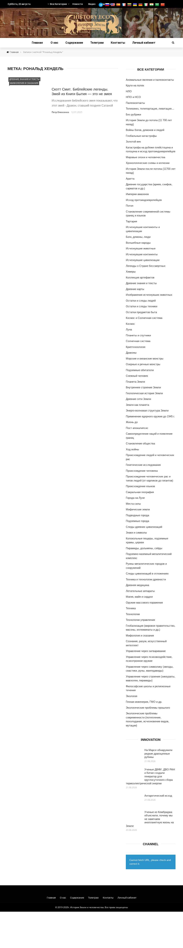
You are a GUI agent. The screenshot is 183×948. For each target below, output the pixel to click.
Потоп (129, 205)
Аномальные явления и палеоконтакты (150, 79)
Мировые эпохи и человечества (145, 157)
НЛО (129, 91)
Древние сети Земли (138, 398)
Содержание (74, 42)
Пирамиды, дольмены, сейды (144, 548)
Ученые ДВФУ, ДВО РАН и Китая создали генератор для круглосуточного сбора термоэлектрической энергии (150, 776)
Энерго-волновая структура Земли (147, 410)
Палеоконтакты (135, 102)
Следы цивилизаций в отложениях (147, 573)
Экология (131, 696)
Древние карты (135, 289)
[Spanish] (118, 5)
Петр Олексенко (60, 112)
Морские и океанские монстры (144, 358)
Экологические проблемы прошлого (148, 707)
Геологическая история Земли (144, 393)
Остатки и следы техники (141, 306)
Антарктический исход (158, 795)
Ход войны (132, 449)
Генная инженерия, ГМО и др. (144, 701)
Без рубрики (133, 114)
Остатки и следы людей (141, 300)
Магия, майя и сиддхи (139, 596)
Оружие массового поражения (144, 602)
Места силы (133, 503)
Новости (77, 4)
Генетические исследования (143, 464)
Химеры (131, 271)
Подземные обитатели (140, 370)
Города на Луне (135, 497)
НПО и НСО (133, 97)
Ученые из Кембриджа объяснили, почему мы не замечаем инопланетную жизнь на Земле (150, 819)
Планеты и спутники (138, 335)
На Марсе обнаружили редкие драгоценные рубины (158, 753)
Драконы (131, 352)
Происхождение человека (142, 470)
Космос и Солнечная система (144, 317)
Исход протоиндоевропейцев (144, 199)
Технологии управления (140, 619)
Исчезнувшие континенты (142, 254)
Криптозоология (135, 346)
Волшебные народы (138, 242)
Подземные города (137, 520)
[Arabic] (157, 5)
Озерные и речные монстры (143, 364)
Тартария (131, 221)
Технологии (133, 614)
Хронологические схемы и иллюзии (147, 162)
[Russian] (107, 5)
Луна (129, 329)
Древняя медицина (137, 585)
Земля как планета (137, 404)
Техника (131, 608)
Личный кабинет (143, 42)
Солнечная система (138, 341)
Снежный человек (137, 375)
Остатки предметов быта (141, 312)
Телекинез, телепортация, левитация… (150, 108)
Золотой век (133, 141)
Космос (130, 323)
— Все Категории (57, 4)
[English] (113, 5)
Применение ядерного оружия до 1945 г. (150, 416)
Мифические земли (138, 509)
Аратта (130, 178)
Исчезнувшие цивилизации (142, 259)
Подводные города (137, 515)
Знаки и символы (136, 532)
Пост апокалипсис (137, 427)
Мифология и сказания (24, 83)
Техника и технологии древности (146, 579)
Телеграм (97, 42)
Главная (37, 42)
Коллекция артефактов (140, 277)
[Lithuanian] (129, 5)
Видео (91, 4)
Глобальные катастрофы (141, 135)
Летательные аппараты (140, 590)
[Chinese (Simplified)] (163, 5)
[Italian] (146, 5)
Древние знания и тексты (24, 79)
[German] (141, 5)
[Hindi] (152, 5)
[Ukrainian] (135, 5)
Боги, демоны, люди (138, 236)
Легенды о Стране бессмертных (145, 265)
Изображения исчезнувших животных (149, 294)
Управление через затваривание (146, 650)
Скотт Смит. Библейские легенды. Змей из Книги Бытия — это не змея (82, 91)
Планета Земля (135, 381)
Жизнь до (132, 422)
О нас (54, 42)
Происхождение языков (140, 486)
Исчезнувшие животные (140, 248)
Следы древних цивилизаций (144, 526)
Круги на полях (135, 85)
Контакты (118, 42)
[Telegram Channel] (102, 5)
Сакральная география (140, 492)
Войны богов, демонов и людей (145, 129)
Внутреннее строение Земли (143, 387)
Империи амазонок (137, 194)
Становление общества (140, 443)
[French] (124, 5)
